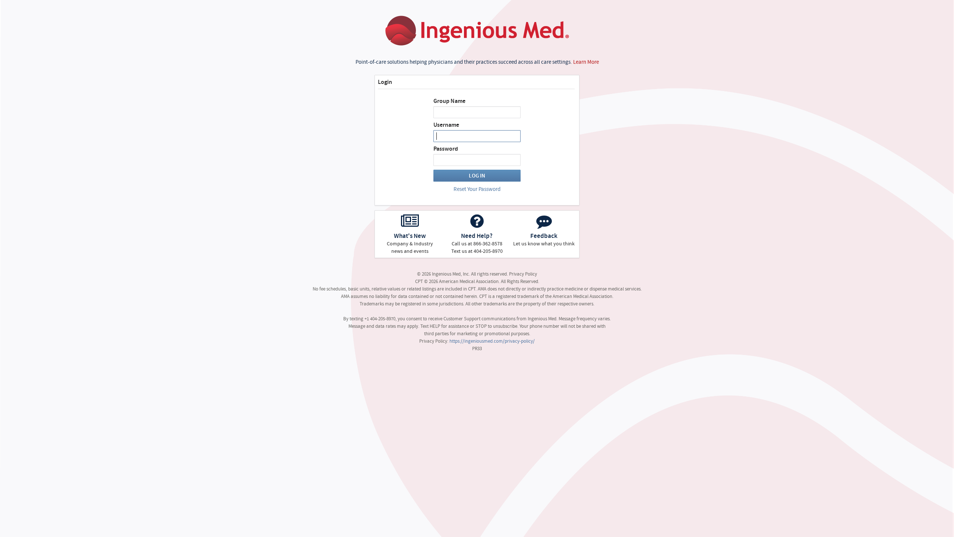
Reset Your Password (477, 189)
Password (445, 149)
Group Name (449, 101)
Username (446, 125)
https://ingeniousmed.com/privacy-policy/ (492, 341)
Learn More (586, 62)
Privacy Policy (523, 274)
